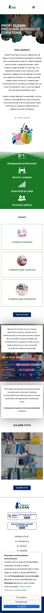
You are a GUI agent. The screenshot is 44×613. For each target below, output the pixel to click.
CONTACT (22, 411)
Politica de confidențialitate (15, 590)
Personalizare (21, 597)
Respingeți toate (21, 602)
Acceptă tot (21, 606)
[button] (33, 7)
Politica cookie (25, 587)
